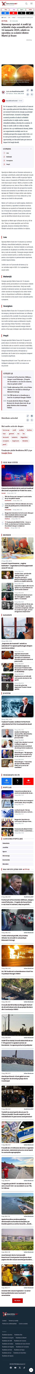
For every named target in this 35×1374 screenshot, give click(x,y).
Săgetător (24, 437)
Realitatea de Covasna (20, 1341)
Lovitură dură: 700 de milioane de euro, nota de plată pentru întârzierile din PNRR (19, 506)
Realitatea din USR (7, 1341)
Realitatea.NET (18, 91)
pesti (4, 444)
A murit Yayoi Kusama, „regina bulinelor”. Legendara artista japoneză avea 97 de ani (17, 565)
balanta (14, 437)
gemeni (11, 434)
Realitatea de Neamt (21, 1338)
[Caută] (26, 4)
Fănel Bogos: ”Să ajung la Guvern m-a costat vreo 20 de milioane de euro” (23, 754)
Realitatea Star (18, 1334)
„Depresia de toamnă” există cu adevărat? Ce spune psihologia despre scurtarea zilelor (16, 645)
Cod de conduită (23, 1323)
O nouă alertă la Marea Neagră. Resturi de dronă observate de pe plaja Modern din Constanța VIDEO (19, 404)
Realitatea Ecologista (8, 1338)
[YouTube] (13, 13)
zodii (14, 430)
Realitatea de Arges (19, 1350)
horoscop (6, 430)
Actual (13, 17)
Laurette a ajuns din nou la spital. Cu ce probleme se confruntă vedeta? (24, 587)
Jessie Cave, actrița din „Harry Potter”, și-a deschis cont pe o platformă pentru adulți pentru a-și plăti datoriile (24, 577)
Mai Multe (17, 1301)
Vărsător (25, 441)
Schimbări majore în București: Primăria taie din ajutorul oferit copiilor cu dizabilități (24, 669)
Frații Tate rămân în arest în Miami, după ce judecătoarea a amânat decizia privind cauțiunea (24, 745)
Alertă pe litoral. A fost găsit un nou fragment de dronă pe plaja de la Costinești (15, 1078)
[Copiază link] (27, 90)
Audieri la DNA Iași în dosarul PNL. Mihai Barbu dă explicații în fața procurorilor (23, 735)
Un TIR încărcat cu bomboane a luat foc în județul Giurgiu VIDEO (19, 396)
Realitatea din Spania (7, 1356)
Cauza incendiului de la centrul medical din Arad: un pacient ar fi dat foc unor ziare (17, 490)
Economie (8, 500)
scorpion (6, 441)
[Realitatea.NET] (9, 4)
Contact (4, 1320)
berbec (29, 430)
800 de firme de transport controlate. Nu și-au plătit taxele (18, 497)
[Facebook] (5, 13)
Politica (7, 519)
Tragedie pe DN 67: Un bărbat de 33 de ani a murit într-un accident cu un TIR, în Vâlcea (16, 1186)
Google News (6, 453)
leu (24, 434)
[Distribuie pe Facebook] (32, 90)
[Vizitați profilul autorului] (3, 92)
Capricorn (15, 441)
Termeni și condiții (13, 1320)
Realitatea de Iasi (6, 1353)
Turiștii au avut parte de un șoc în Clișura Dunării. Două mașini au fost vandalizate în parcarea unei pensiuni (16, 1114)
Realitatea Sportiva (7, 1334)
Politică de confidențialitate (9, 1323)
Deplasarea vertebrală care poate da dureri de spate (23, 678)
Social (3, 493)
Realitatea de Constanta (22, 1347)
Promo (7, 528)
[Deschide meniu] (31, 3)
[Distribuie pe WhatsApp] (27, 94)
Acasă (4, 17)
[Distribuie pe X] (32, 94)
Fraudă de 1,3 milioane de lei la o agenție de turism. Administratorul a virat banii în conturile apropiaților (17, 1150)
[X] (21, 13)
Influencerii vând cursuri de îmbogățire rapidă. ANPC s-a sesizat (23, 597)
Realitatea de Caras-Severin (22, 1344)
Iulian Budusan (29, 932)
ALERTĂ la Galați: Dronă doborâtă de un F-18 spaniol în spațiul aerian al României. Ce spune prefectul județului (17, 1043)
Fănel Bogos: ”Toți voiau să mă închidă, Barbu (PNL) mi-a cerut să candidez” (23, 764)
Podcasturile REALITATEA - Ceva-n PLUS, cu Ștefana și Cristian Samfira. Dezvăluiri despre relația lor (18, 524)
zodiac (21, 430)
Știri (9, 17)
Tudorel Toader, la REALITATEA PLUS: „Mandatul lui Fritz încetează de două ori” (16, 724)
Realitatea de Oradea (7, 1344)
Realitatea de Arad (7, 1350)
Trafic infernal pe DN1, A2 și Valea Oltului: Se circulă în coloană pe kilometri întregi (19, 389)
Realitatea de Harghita (8, 1347)
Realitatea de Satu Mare (20, 1353)
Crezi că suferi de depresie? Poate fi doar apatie (23, 687)
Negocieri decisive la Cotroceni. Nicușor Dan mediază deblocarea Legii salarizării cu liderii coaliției (19, 515)
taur (4, 434)
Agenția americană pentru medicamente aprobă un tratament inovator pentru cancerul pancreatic (24, 657)
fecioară (6, 437)
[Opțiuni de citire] (31, 1370)
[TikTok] (30, 13)
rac (18, 434)
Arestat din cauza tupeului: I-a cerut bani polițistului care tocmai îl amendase (16, 1293)
